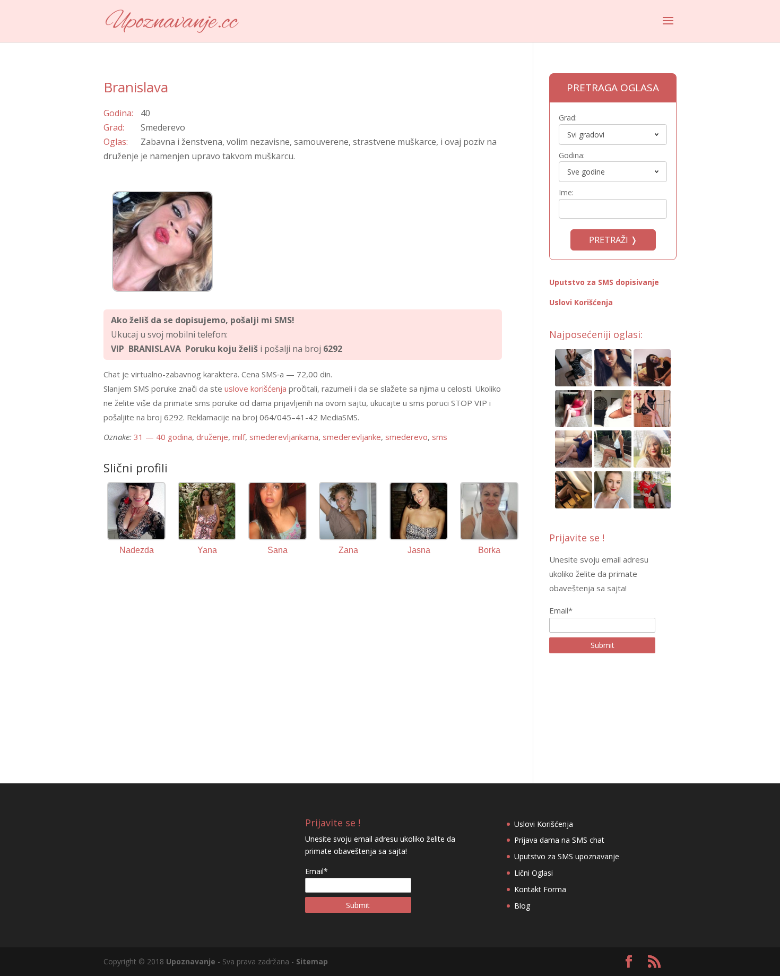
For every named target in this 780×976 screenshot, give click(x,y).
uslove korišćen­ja (255, 388)
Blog (522, 906)
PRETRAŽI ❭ (613, 240)
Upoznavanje (190, 961)
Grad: (568, 118)
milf (238, 436)
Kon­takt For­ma (540, 889)
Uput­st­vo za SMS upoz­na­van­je (566, 856)
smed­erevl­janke (352, 436)
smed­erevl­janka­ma (283, 436)
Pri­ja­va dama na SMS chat (559, 840)
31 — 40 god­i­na (163, 436)
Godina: (572, 155)
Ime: (566, 192)
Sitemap (312, 961)
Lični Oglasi (533, 873)
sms (439, 436)
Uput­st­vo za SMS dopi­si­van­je (604, 282)
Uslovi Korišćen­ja (581, 302)
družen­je (212, 436)
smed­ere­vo (406, 436)
